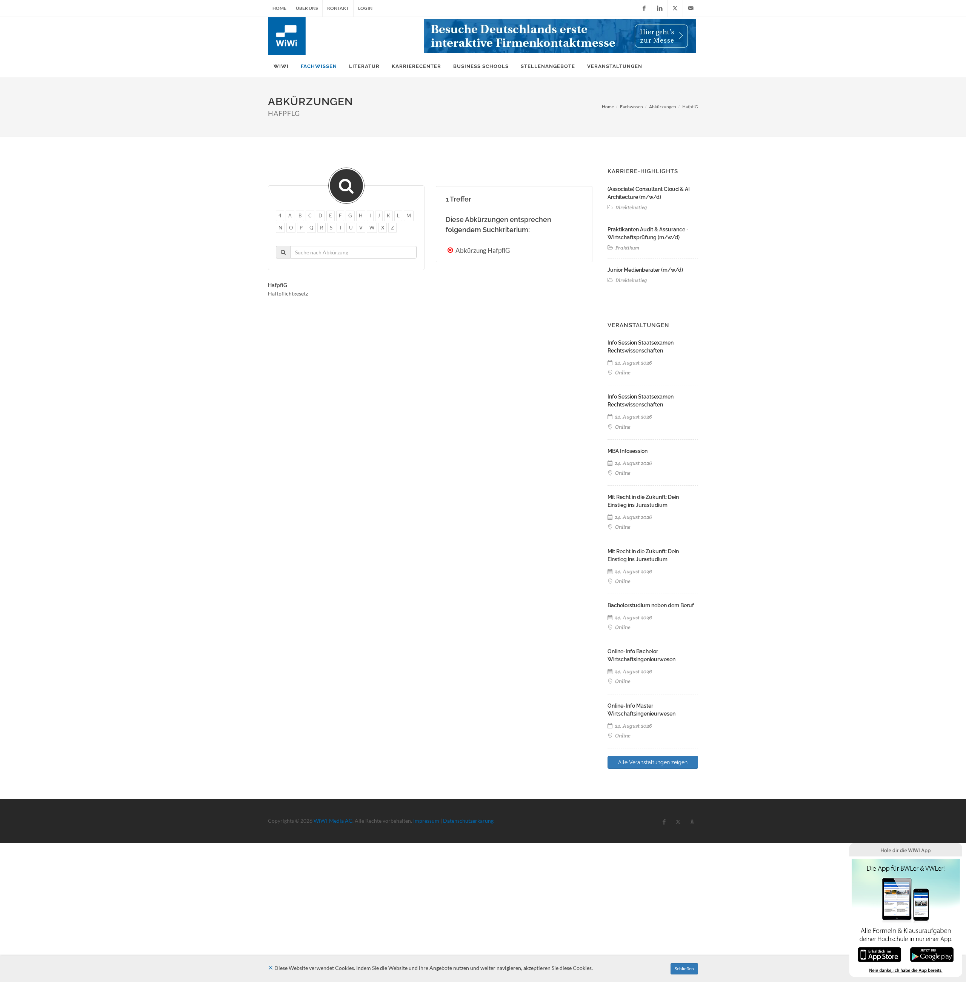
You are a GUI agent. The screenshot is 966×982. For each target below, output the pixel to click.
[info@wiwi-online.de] (690, 8)
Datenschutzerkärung (468, 820)
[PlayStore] (932, 954)
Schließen (684, 968)
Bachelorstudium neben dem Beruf (651, 605)
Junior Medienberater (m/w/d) (645, 270)
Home (279, 8)
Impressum (426, 820)
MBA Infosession (628, 451)
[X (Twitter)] (675, 8)
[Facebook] (644, 8)
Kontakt (338, 8)
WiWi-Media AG (333, 820)
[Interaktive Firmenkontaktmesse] (560, 36)
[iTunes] (879, 954)
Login (365, 8)
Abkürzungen (662, 106)
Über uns (307, 8)
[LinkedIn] (659, 8)
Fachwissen (631, 106)
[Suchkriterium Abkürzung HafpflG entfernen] (451, 250)
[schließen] (270, 968)
